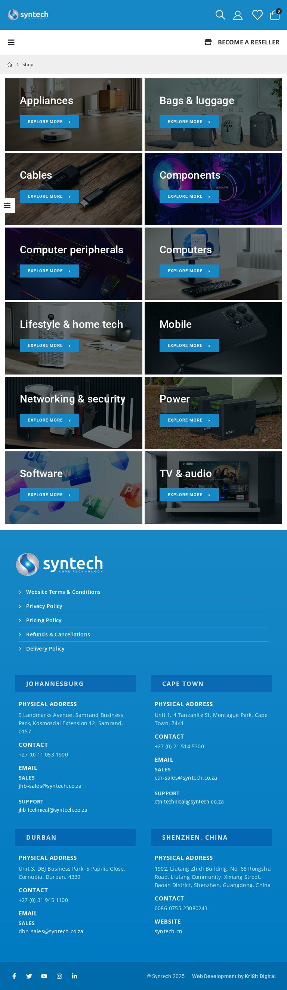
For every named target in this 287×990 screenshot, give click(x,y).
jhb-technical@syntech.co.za (53, 810)
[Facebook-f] (14, 976)
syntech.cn (168, 931)
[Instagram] (59, 976)
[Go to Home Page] (9, 64)
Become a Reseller (248, 42)
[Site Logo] (28, 15)
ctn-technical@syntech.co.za (189, 802)
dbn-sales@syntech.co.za (51, 931)
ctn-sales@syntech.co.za (186, 777)
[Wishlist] (257, 15)
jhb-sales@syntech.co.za (50, 785)
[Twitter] (29, 976)
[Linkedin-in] (74, 976)
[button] (220, 15)
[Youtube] (44, 976)
